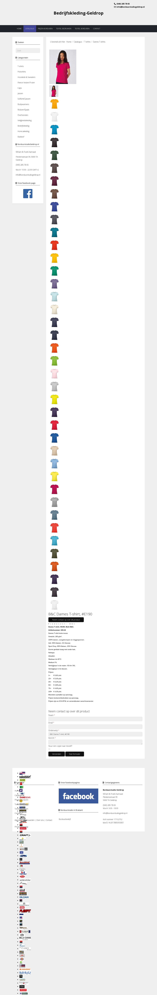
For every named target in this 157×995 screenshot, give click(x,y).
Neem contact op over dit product (66, 619)
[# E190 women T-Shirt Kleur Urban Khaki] (54, 553)
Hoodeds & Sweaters (26, 77)
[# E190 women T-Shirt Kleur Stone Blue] (54, 515)
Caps (20, 88)
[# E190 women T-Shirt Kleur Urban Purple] (54, 579)
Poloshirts (22, 71)
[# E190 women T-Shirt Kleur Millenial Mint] (54, 296)
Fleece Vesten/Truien (26, 82)
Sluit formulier (74, 754)
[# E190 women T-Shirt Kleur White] (54, 604)
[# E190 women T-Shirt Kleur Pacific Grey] (54, 386)
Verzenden (56, 754)
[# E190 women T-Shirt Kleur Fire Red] (54, 245)
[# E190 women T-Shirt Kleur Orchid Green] (54, 360)
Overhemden (23, 115)
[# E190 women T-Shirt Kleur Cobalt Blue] (54, 206)
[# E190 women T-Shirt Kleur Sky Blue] (54, 463)
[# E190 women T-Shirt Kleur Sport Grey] (54, 502)
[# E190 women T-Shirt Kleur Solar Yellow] (54, 476)
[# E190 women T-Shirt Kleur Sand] (54, 450)
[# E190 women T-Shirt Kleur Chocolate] (54, 193)
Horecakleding (23, 131)
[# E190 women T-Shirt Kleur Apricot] (54, 103)
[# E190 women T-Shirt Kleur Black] (54, 142)
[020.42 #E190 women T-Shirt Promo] (63, 66)
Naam (51, 715)
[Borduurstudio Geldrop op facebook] (78, 796)
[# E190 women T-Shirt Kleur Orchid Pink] (54, 373)
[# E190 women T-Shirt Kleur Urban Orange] (54, 566)
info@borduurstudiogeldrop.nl (131, 7)
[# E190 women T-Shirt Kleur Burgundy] (54, 181)
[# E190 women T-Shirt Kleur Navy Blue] (54, 322)
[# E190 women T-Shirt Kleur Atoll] (54, 129)
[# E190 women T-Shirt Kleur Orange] (54, 348)
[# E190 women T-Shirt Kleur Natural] (54, 309)
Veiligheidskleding (24, 120)
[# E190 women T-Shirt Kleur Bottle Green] (54, 155)
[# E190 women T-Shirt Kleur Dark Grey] (54, 219)
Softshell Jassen (24, 98)
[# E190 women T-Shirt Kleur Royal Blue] (54, 437)
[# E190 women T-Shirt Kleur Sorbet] (54, 489)
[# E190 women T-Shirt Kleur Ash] (54, 116)
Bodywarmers (23, 104)
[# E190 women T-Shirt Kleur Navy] (54, 335)
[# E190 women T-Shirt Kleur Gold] (54, 258)
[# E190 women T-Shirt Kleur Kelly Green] (54, 270)
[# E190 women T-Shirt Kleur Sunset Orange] (54, 527)
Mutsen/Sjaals (23, 109)
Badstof (21, 136)
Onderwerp (53, 730)
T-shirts (21, 66)
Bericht (52, 738)
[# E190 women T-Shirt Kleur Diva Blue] (54, 232)
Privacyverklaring (21, 826)
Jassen (20, 93)
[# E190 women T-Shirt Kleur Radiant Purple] (54, 412)
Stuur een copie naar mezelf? (60, 746)
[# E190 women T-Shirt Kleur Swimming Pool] (54, 540)
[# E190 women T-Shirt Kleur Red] (54, 425)
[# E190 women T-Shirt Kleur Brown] (54, 168)
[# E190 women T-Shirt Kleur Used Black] (54, 592)
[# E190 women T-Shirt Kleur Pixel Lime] (54, 399)
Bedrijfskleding (23, 126)
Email (51, 722)
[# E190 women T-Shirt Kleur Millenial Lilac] (54, 283)
